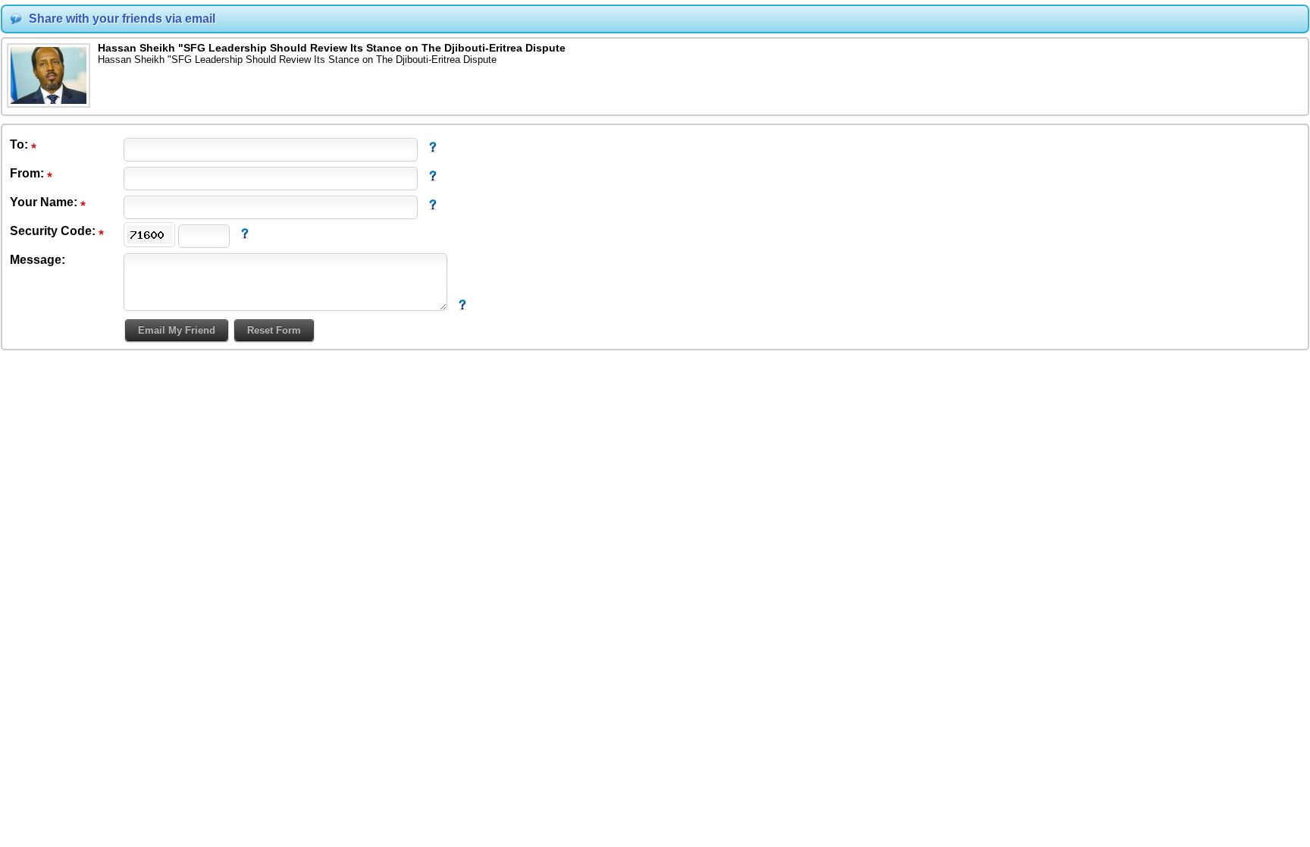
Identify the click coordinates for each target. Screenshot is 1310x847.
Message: (37, 259)
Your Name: (45, 202)
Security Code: (54, 230)
